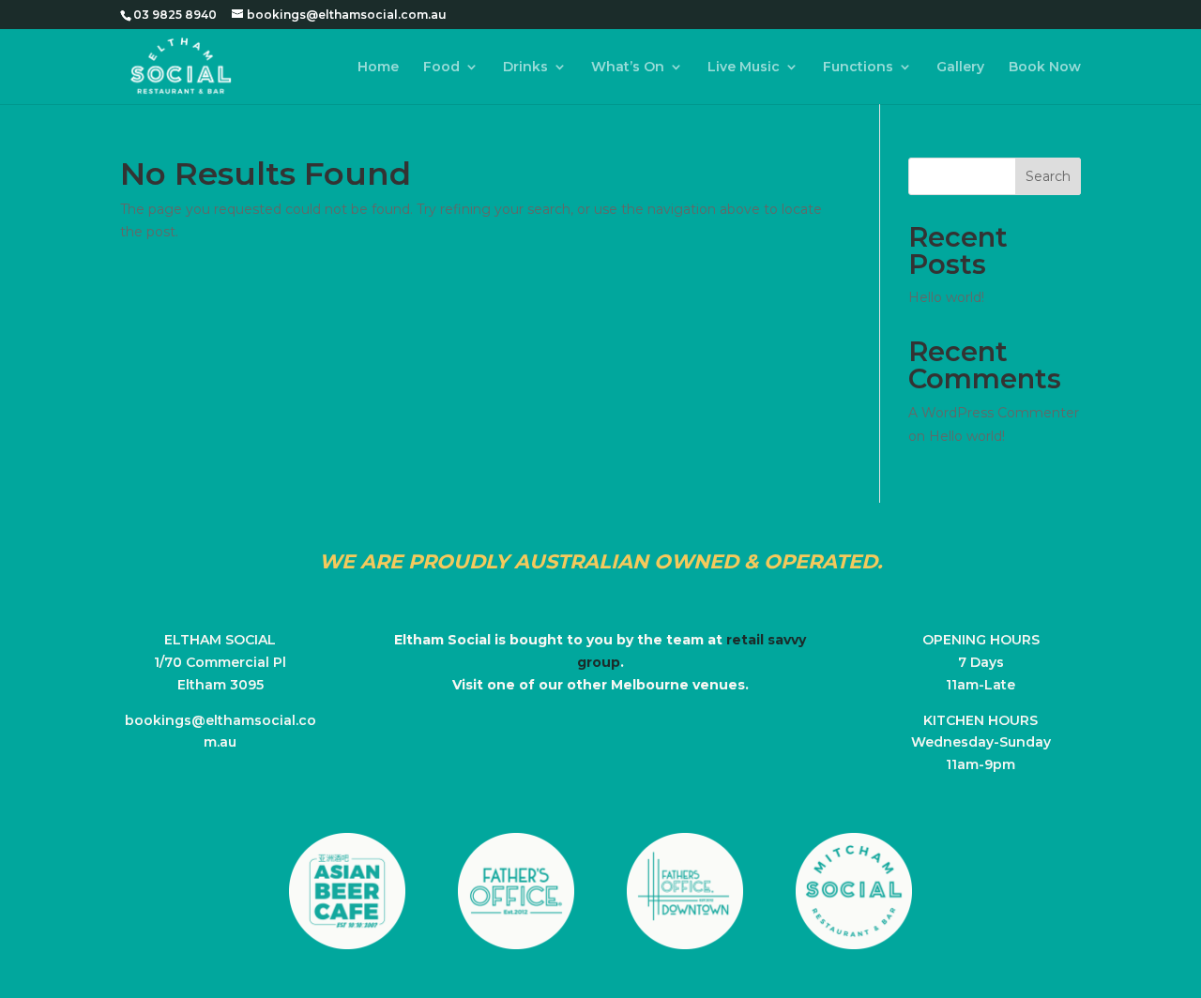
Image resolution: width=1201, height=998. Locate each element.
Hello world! (946, 297)
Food (441, 67)
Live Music (743, 67)
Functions (858, 67)
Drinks (525, 67)
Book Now (1045, 67)
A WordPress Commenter (993, 412)
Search (1048, 176)
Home (378, 67)
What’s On (627, 67)
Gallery (960, 67)
